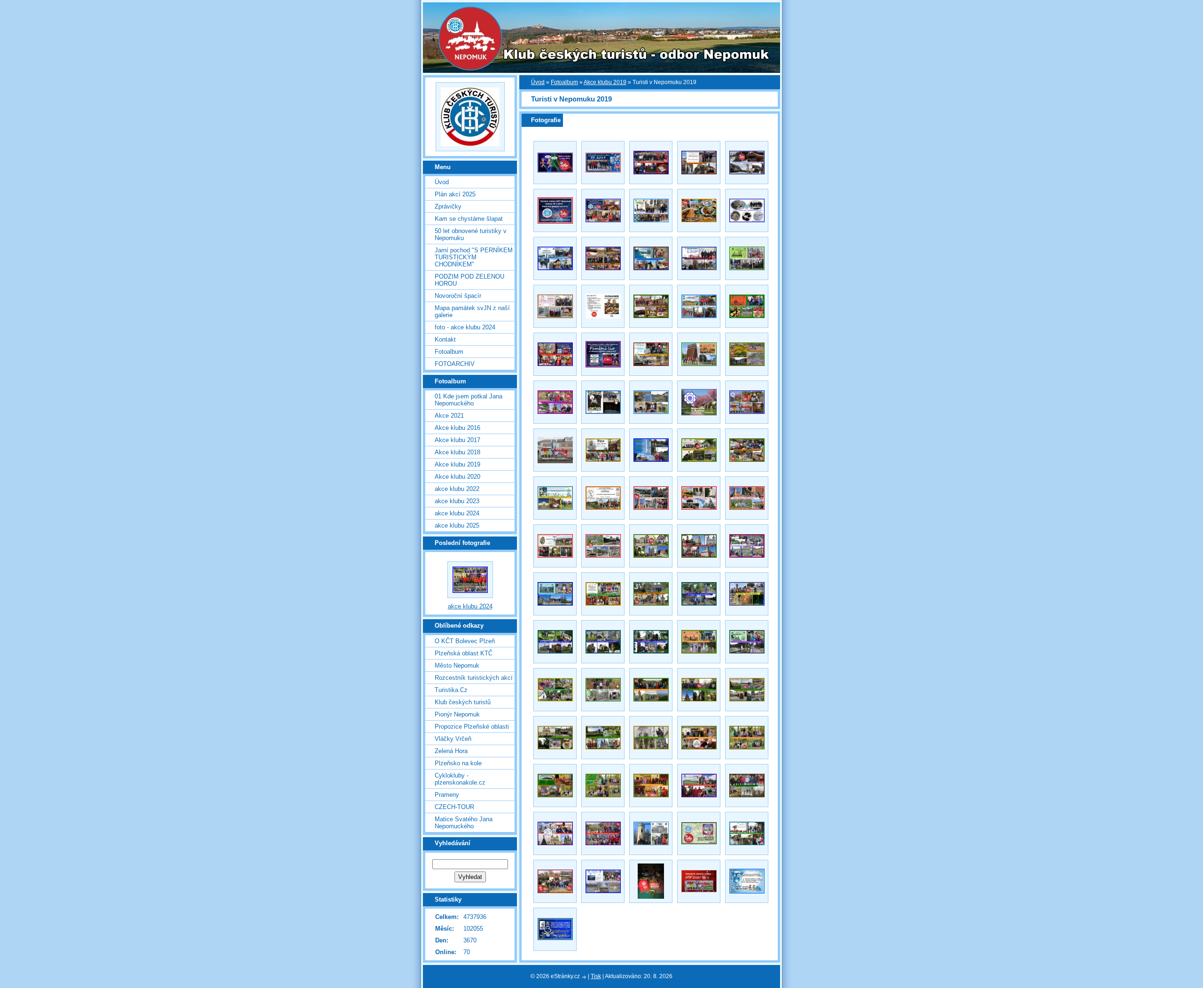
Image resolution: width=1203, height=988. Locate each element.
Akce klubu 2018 (457, 452)
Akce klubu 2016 (457, 427)
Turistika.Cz (451, 689)
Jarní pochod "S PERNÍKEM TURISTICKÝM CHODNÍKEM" (474, 257)
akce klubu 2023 (457, 501)
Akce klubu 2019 (605, 82)
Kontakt (445, 339)
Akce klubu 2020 (457, 476)
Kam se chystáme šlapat (469, 218)
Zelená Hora (451, 751)
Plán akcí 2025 (455, 194)
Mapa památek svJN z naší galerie (472, 311)
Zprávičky (448, 206)
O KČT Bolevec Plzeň (465, 641)
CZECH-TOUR (454, 806)
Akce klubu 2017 (457, 439)
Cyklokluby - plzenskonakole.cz (460, 779)
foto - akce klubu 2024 (465, 327)
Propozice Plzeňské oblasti (472, 726)
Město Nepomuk (457, 665)
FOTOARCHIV (455, 363)
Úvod (538, 82)
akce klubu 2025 (457, 525)
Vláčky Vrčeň (453, 738)
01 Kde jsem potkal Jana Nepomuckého (468, 400)
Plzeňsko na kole (458, 763)
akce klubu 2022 (457, 488)
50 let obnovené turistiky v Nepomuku (471, 234)
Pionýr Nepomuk (457, 714)
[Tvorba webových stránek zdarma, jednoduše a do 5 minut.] (584, 977)
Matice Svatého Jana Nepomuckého (463, 823)
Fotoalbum (564, 82)
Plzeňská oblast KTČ (463, 653)
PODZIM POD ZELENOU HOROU (469, 280)
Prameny (447, 794)
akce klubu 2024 (457, 513)
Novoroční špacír (458, 295)
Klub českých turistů (463, 702)
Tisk (596, 976)
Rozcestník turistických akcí (474, 677)
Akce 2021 (449, 415)
